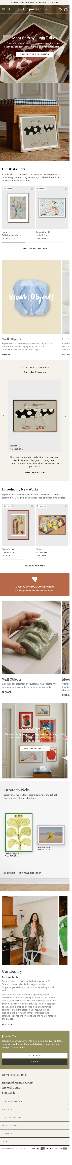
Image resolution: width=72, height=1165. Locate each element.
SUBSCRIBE (53, 598)
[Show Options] (64, 592)
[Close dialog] (68, 552)
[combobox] (52, 592)
